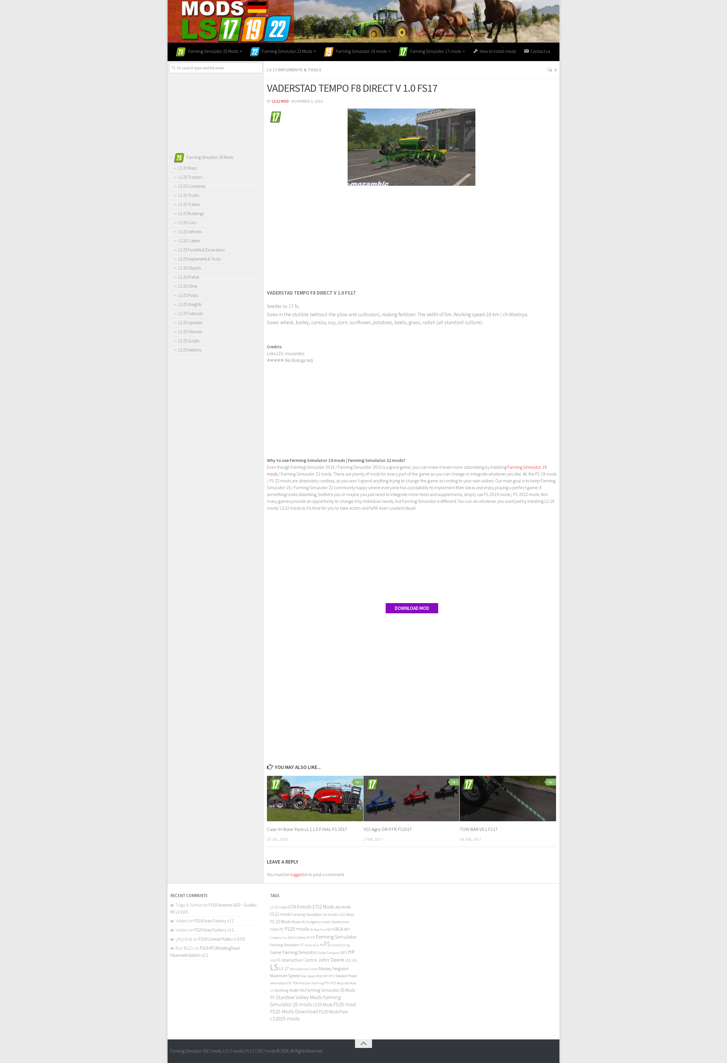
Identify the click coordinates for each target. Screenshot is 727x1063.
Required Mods (346, 983)
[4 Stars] (279, 360)
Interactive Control (299, 960)
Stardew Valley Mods (299, 997)
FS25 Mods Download (294, 1011)
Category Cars (278, 937)
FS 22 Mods (280, 921)
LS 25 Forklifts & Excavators (201, 250)
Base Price (320, 929)
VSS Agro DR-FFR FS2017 (388, 829)
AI (311, 929)
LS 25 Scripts (188, 340)
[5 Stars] (282, 360)
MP (325, 976)
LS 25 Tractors (190, 177)
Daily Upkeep (297, 937)
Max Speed (307, 976)
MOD (319, 976)
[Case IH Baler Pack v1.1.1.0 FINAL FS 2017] (315, 798)
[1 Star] (268, 360)
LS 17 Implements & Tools (294, 69)
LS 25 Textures (190, 331)
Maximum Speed (285, 975)
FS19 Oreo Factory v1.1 (214, 921)
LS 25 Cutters (189, 240)
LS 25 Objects (189, 268)
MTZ (332, 976)
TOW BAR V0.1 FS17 (479, 829)
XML (302, 990)
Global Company (328, 953)
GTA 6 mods (300, 907)
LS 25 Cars (187, 222)
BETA (331, 929)
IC (279, 960)
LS (274, 967)
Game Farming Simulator (293, 952)
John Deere (331, 959)
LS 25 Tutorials (190, 313)
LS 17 (284, 968)
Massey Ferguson (334, 968)
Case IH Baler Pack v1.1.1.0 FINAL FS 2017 (307, 829)
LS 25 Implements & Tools (199, 259)
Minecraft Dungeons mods (310, 922)
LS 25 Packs (188, 295)
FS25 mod (344, 1004)
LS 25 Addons (189, 350)
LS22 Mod (280, 101)
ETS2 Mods (323, 907)
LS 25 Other (188, 286)
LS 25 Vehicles (190, 231)
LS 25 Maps (187, 168)
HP (351, 951)
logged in (299, 874)
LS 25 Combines (191, 186)
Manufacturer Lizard (304, 969)
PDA (295, 983)
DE (308, 937)
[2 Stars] (272, 360)
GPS (343, 952)
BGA (339, 929)
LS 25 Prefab (188, 277)
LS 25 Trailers (189, 204)
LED (348, 960)
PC (290, 983)
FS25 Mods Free (333, 1011)
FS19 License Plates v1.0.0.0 (222, 939)
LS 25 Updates (190, 322)
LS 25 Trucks (188, 195)
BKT (347, 929)
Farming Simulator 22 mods (314, 914)
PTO (333, 983)
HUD (273, 960)
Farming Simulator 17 (287, 945)
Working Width (286, 990)
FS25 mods (297, 929)
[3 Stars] (275, 360)
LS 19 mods (278, 907)
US (272, 991)
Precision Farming (311, 983)
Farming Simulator (336, 936)
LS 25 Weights (190, 304)
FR (321, 945)
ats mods (343, 907)
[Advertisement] (412, 234)
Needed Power (346, 976)
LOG (354, 960)
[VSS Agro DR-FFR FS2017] (412, 798)
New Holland (279, 983)
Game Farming (340, 945)
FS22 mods (280, 914)
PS (327, 983)
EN (313, 937)
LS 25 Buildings (191, 213)
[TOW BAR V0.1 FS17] (508, 798)
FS (327, 944)
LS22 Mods (346, 914)
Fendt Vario (312, 945)
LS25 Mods (323, 1004)
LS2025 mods (285, 1018)
